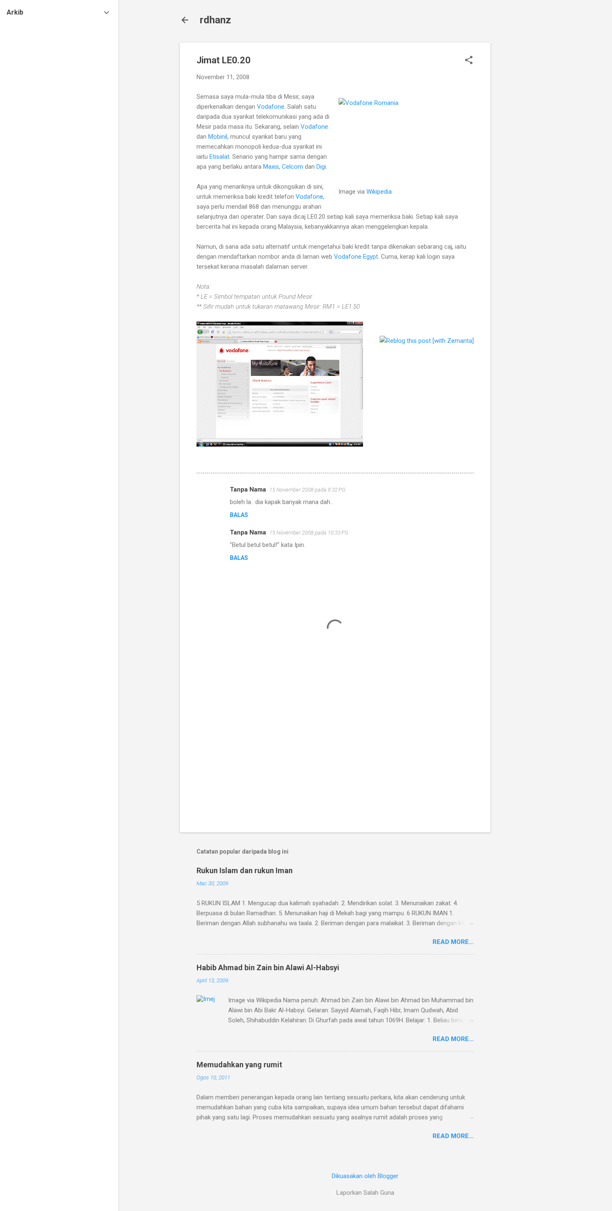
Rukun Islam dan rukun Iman (245, 870)
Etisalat (219, 156)
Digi (321, 166)
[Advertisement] (523, 167)
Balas (239, 515)
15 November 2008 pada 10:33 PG (308, 532)
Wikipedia (379, 191)
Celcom (293, 166)
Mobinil (217, 136)
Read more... (453, 942)
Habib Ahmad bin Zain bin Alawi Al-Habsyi (268, 967)
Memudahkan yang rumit (239, 1064)
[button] (469, 61)
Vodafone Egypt (356, 256)
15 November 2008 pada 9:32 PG (307, 490)
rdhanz (215, 20)
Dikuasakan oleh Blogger (365, 1176)
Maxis (271, 166)
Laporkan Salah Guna (365, 1192)
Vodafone (270, 106)
